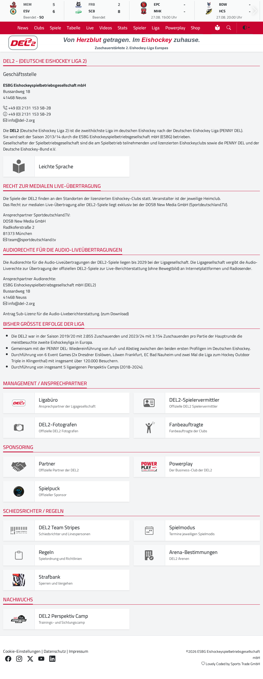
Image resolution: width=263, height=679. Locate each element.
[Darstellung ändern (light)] (246, 27)
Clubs (39, 27)
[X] (30, 658)
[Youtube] (41, 658)
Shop (195, 27)
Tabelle (73, 27)
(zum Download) (115, 314)
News (22, 27)
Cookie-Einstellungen (22, 651)
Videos (105, 27)
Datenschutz (55, 651)
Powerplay (175, 27)
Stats (122, 27)
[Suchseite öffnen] (228, 26)
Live (90, 27)
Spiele (55, 27)
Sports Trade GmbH (245, 663)
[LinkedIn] (52, 658)
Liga (155, 27)
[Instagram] (19, 658)
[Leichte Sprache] (217, 27)
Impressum (78, 651)
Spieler (139, 27)
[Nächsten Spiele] (255, 11)
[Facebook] (8, 658)
